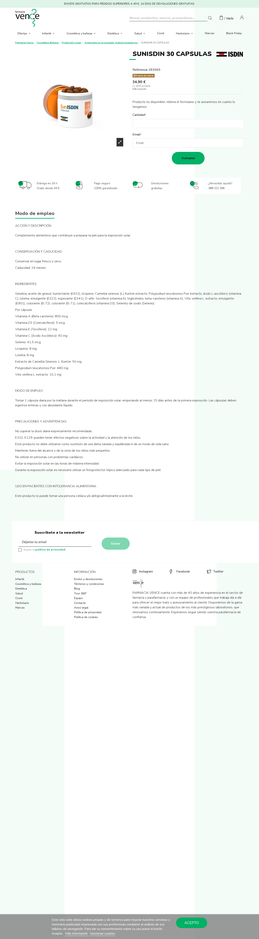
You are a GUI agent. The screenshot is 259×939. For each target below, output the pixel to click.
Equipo (78, 598)
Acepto (191, 922)
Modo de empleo (34, 214)
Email (136, 134)
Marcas (20, 608)
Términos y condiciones (89, 584)
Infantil (19, 579)
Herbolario (22, 603)
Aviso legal (81, 608)
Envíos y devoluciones (88, 579)
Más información (77, 933)
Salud (19, 593)
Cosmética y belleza (28, 584)
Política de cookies (86, 617)
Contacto (80, 603)
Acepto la (44, 549)
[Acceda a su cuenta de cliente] (242, 18)
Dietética (21, 589)
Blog (77, 589)
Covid (18, 598)
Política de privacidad (87, 612)
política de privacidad (50, 550)
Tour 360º (80, 593)
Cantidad (139, 115)
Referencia (140, 70)
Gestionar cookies (102, 933)
